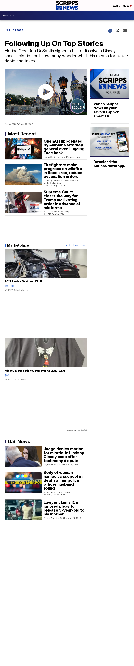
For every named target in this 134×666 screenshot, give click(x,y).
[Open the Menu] (5, 5)
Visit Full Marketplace (76, 245)
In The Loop (14, 30)
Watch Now (121, 5)
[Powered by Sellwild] (82, 430)
